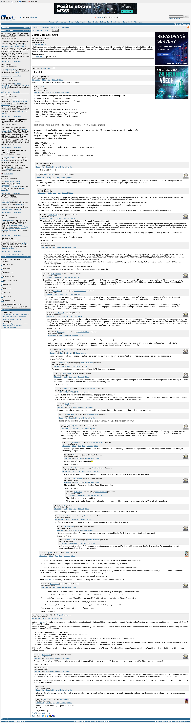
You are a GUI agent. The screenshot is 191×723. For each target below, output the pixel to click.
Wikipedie (5, 85)
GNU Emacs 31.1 (7, 64)
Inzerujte (100, 17)
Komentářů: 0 (17, 92)
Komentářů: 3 (17, 76)
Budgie (5, 264)
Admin (43, 44)
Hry (108, 22)
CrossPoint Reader (8, 157)
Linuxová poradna (53, 27)
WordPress (20, 204)
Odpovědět (36, 44)
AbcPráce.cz (33, 1)
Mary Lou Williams (7, 209)
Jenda (67, 552)
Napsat (16, 254)
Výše (51, 92)
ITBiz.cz (15, 1)
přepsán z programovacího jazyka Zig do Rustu (13, 229)
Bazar (125, 22)
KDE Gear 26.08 (7, 238)
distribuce (47, 30)
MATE (5, 288)
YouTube (5, 202)
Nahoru (51, 713)
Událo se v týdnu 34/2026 (12, 319)
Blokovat (55, 80)
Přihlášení (177, 24)
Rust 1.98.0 (5, 176)
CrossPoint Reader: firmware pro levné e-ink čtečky (13, 151)
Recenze (9, 169)
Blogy (90, 22)
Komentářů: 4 (17, 61)
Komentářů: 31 (6, 307)
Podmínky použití (173, 721)
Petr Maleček (48, 174)
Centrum (10, 254)
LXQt (5, 284)
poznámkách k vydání (9, 186)
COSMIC (6, 272)
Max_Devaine (65, 699)
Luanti (3, 113)
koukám (48, 580)
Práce (135, 22)
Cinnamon (7, 268)
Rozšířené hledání (174, 18)
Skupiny (95, 22)
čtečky (3, 160)
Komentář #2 (40, 57)
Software (70, 22)
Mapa (140, 22)
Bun (2, 220)
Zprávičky (5, 27)
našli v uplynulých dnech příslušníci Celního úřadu (13, 45)
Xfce (4, 296)
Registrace (186, 24)
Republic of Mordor (64, 615)
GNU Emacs (11, 71)
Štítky (34, 30)
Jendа (50, 552)
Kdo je (119, 22)
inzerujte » (26, 30)
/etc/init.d (40, 30)
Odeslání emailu (65, 27)
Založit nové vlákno (39, 713)
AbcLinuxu (8, 312)
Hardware (63, 22)
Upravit (55, 30)
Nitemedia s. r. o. (86, 721)
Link (49, 80)
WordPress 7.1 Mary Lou (10, 196)
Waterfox (17, 84)
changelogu (5, 105)
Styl (2, 24)
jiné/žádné (7, 300)
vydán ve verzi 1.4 (15, 225)
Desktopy (103, 22)
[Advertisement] (58, 62)
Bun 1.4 (4, 215)
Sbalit (44, 80)
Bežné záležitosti (80, 291)
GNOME (6, 276)
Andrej (42, 615)
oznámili (24, 243)
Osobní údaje (184, 721)
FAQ (57, 22)
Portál (130, 22)
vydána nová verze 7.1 (13, 201)
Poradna (51, 22)
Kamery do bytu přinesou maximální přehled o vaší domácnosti (16, 324)
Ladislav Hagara (6, 61)
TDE (4, 292)
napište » (26, 27)
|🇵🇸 (2, 174)
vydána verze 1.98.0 (12, 181)
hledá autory (33, 17)
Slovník (113, 22)
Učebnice (83, 22)
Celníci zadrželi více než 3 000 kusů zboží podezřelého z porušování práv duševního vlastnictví (15, 35)
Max (44, 87)
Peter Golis (57, 291)
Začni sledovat (45, 68)
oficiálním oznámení (8, 248)
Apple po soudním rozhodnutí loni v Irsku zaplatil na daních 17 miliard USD (14, 121)
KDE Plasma (7, 280)
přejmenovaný (20, 111)
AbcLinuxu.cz (6, 1)
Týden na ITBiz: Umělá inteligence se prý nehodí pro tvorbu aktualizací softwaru (16, 316)
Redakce (158, 721)
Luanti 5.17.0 (6, 95)
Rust (19, 183)
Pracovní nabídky (7, 30)
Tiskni (34, 716)
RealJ (67, 404)
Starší (22, 254)
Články (77, 22)
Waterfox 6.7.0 (6, 79)
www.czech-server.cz (20, 721)
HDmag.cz (24, 1)
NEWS (17, 72)
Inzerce (164, 721)
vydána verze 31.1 (11, 69)
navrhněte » (25, 257)
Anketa (4, 257)
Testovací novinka (9, 327)
